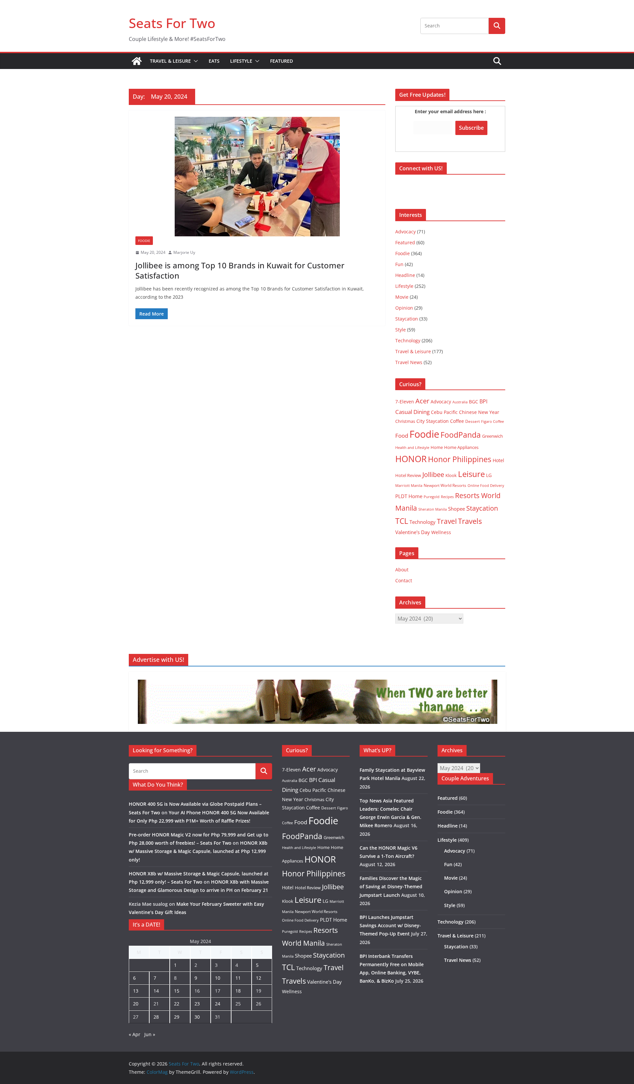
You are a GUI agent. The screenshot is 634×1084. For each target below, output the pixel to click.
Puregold (432, 496)
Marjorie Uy (184, 252)
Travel (447, 521)
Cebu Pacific (444, 412)
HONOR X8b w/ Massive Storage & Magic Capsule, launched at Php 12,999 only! (198, 851)
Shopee (456, 508)
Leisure (471, 473)
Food (401, 435)
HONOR (411, 459)
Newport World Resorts (445, 485)
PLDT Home (408, 496)
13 (135, 991)
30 (197, 1017)
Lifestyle (241, 61)
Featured (281, 61)
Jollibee (433, 474)
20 (135, 1003)
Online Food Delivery (486, 485)
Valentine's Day (412, 532)
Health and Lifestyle (412, 447)
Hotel (498, 460)
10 (217, 978)
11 (238, 978)
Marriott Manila (408, 485)
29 (176, 1017)
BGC (473, 401)
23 (197, 1003)
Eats (214, 61)
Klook (451, 475)
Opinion (404, 308)
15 (176, 991)
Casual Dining (412, 412)
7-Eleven (404, 401)
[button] (194, 61)
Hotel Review (408, 475)
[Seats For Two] (137, 61)
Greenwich (492, 436)
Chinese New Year (479, 412)
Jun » (149, 1034)
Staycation (406, 319)
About (401, 569)
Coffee (457, 421)
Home (437, 447)
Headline (405, 275)
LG (489, 475)
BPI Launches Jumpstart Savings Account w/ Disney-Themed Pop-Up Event (390, 925)
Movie (401, 297)
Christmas (405, 421)
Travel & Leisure (170, 61)
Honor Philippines (459, 459)
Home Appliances (461, 447)
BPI (483, 401)
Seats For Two (172, 23)
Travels (470, 521)
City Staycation (432, 421)
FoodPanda (460, 434)
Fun (399, 264)
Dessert (472, 421)
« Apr (134, 1034)
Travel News (408, 362)
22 (176, 1003)
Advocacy (405, 231)
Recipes (447, 496)
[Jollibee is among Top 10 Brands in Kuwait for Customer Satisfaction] (257, 176)
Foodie (144, 240)
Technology (407, 340)
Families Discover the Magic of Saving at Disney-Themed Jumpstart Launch (391, 886)
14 (156, 991)
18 (238, 991)
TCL (401, 521)
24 (217, 1003)
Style (400, 329)
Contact (403, 580)
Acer (422, 400)
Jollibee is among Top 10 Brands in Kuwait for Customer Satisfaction (239, 270)
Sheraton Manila (432, 509)
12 (258, 978)
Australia (460, 401)
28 (156, 1017)
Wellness (441, 532)
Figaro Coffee (492, 421)
